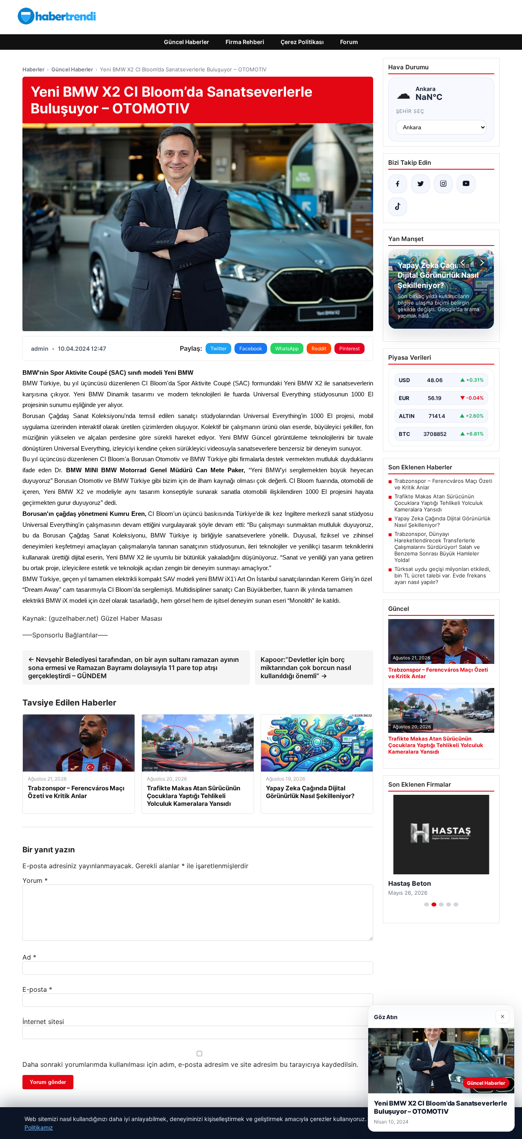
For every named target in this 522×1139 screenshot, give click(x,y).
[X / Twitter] (420, 184)
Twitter (218, 348)
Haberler (33, 69)
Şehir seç (410, 111)
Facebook (250, 348)
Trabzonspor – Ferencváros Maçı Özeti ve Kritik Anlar (443, 484)
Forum (349, 41)
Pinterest (349, 348)
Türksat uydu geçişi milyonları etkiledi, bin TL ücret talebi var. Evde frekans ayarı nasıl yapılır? (442, 575)
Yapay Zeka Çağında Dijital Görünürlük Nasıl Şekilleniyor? (442, 521)
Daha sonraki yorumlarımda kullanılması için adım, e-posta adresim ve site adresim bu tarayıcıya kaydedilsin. (190, 1064)
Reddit (319, 348)
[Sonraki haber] (481, 263)
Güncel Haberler (186, 41)
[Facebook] (397, 184)
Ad (29, 957)
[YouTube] (466, 184)
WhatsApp (287, 348)
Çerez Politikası (302, 41)
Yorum (35, 880)
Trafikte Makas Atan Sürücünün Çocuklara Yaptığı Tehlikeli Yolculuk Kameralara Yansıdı (438, 503)
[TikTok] (397, 206)
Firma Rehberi (245, 41)
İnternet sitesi (43, 1021)
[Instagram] (443, 184)
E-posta (37, 989)
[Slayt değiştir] (426, 904)
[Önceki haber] (464, 263)
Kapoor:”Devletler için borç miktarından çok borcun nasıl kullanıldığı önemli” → (306, 667)
